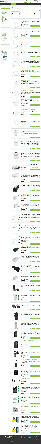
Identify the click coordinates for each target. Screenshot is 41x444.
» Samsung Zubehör (3, 55)
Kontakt (35, 440)
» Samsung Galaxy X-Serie (4, 54)
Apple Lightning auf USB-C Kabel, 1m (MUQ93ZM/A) (27, 70)
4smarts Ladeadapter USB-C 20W (25, 203)
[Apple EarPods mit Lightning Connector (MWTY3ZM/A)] (16, 123)
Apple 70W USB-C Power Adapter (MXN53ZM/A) (27, 99)
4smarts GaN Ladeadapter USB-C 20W (26, 212)
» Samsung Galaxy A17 (3, 34)
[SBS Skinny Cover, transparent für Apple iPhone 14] (16, 325)
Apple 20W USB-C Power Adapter (25, 80)
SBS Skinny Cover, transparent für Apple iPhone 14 (27, 322)
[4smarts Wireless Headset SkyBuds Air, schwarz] (16, 389)
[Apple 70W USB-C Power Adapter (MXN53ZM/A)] (16, 103)
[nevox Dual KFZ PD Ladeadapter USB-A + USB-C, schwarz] (16, 287)
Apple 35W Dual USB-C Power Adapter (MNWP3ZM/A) (28, 109)
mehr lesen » (24, 22)
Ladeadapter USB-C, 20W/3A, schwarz (26, 246)
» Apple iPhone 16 (3, 21)
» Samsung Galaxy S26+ (4, 37)
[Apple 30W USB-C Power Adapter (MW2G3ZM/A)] (16, 93)
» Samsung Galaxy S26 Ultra (4, 38)
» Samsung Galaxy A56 (3, 31)
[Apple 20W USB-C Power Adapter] (16, 84)
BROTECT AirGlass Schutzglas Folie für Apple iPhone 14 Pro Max (29, 415)
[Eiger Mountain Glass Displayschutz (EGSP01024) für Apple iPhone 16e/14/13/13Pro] (16, 409)
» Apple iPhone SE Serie (3, 51)
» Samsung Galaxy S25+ (4, 40)
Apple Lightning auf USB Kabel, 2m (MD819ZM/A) (27, 19)
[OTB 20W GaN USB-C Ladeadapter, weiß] (16, 197)
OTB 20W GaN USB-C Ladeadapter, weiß (26, 194)
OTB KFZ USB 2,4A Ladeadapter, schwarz (26, 184)
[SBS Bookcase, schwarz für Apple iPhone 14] (16, 344)
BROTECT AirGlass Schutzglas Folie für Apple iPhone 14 (28, 425)
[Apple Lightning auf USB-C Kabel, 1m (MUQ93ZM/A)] (16, 74)
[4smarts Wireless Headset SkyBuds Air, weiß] (16, 399)
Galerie (37, 10)
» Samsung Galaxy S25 (3, 39)
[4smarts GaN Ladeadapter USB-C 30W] (16, 227)
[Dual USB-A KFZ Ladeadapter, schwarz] (16, 268)
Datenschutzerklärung (37, 439)
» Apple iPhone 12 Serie (3, 49)
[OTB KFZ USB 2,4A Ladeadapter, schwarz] (16, 188)
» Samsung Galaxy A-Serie (4, 52)
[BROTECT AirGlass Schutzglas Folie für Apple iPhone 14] (16, 429)
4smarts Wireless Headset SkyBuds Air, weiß (27, 396)
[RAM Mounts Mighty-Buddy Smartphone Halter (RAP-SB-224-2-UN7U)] (16, 353)
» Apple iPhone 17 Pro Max (4, 19)
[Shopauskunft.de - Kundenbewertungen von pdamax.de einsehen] (5, 58)
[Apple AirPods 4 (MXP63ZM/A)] (16, 132)
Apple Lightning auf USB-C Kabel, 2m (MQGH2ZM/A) (28, 60)
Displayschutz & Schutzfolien (4, 12)
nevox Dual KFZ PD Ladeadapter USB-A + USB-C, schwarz (28, 283)
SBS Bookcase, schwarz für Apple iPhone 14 (27, 340)
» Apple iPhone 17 (3, 16)
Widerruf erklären (23, 437)
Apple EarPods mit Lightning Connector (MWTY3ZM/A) (28, 119)
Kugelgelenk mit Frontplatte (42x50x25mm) (26, 369)
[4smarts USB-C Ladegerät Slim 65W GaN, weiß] (16, 175)
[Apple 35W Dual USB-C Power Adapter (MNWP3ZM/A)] (16, 113)
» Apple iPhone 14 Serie (4, 8)
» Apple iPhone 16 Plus (3, 22)
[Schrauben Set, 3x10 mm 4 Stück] (16, 380)
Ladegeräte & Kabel (3, 13)
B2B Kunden (35, 0)
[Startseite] (1, 4)
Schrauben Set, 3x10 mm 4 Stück (25, 378)
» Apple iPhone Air (3, 20)
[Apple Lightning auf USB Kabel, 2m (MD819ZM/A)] (16, 23)
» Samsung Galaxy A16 (3, 35)
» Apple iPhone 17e (3, 17)
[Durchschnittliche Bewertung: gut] (35, 354)
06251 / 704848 (11, 439)
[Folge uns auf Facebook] (10, 441)
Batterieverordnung (37, 437)
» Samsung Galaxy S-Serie (4, 53)
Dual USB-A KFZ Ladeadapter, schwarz (26, 265)
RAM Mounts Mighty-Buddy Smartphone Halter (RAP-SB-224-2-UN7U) (30, 350)
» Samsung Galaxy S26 (3, 36)
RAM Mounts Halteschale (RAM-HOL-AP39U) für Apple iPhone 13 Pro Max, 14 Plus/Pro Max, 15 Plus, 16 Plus (30, 360)
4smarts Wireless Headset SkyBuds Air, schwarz (27, 386)
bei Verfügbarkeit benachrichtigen (34, 95)
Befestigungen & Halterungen (4, 11)
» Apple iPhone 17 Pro (3, 18)
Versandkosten (25, 26)
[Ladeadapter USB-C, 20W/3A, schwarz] (16, 249)
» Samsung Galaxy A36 (3, 32)
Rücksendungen (29, 439)
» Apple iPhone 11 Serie (3, 50)
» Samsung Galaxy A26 (3, 33)
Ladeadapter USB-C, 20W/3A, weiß (25, 255)
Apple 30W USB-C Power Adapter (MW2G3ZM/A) (27, 90)
